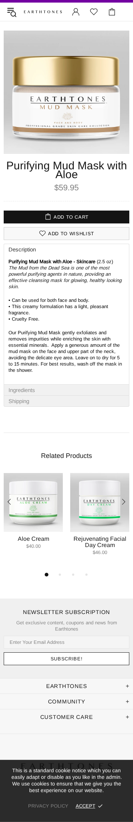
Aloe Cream (33, 539)
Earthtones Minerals (43, 11)
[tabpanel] (33, 518)
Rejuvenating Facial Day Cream (100, 542)
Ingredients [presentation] (21, 390)
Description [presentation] (22, 249)
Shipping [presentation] (18, 401)
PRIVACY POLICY (48, 806)
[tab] (66, 249)
